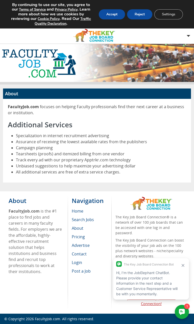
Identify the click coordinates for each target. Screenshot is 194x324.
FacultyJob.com (47, 318)
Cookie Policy (49, 18)
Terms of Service (32, 9)
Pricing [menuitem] (78, 237)
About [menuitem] (77, 228)
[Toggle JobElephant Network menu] (95, 35)
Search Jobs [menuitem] (83, 219)
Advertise (81, 245)
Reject (140, 14)
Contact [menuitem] (79, 254)
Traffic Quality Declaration (63, 21)
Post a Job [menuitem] (81, 271)
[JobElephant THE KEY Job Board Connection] (151, 199)
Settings (168, 14)
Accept (111, 14)
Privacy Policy (66, 9)
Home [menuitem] (77, 211)
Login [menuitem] (77, 262)
